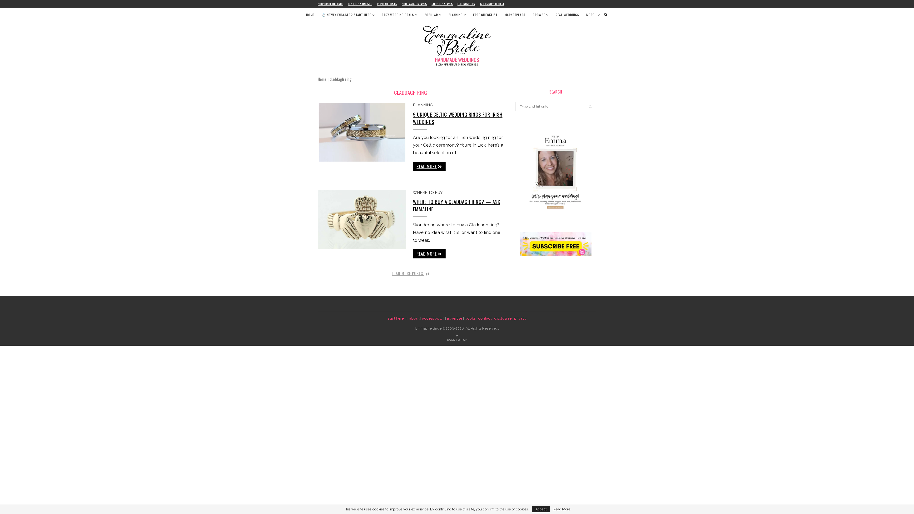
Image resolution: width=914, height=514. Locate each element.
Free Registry (466, 3)
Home (310, 14)
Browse (539, 14)
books (470, 318)
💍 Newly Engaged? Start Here (346, 14)
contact (485, 318)
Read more (427, 166)
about (414, 318)
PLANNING (455, 14)
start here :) (397, 318)
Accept (541, 509)
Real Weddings (567, 14)
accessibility (432, 318)
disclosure (503, 318)
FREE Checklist (485, 14)
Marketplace (515, 14)
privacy (520, 318)
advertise (454, 318)
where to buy (428, 192)
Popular (431, 14)
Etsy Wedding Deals (398, 14)
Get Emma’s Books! (492, 3)
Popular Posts (387, 3)
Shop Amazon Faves (414, 3)
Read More (561, 509)
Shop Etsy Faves (442, 3)
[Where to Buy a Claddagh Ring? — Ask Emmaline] (362, 219)
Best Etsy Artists (360, 3)
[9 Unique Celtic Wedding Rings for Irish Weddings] (362, 132)
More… (591, 14)
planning (423, 105)
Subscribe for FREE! (330, 3)
